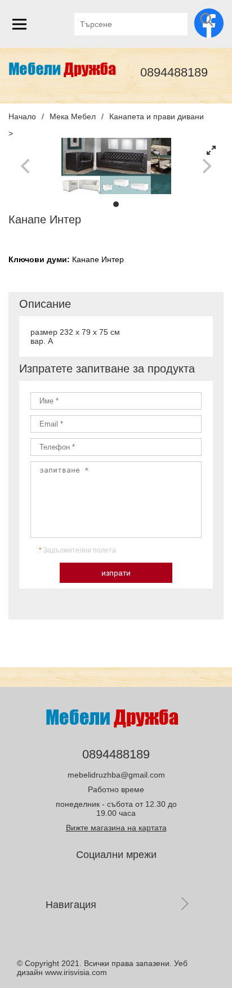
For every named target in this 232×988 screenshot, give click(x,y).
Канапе (86, 259)
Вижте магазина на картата (116, 827)
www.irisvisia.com (76, 972)
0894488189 (174, 72)
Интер (112, 259)
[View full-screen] (211, 150)
